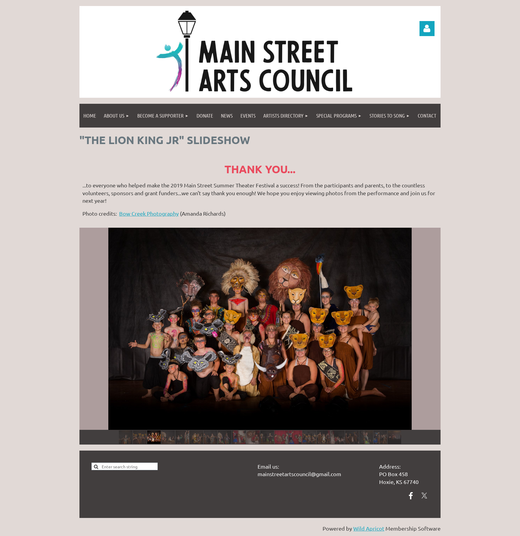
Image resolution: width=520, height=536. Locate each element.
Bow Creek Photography (149, 213)
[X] (424, 495)
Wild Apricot (368, 528)
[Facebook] (411, 495)
